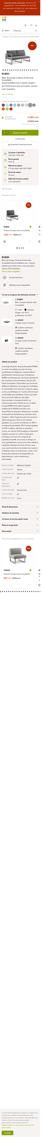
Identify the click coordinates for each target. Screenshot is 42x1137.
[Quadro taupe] (34, 105)
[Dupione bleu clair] (7, 105)
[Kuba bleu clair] (14, 105)
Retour (5, 36)
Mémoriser (21, 139)
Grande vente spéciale (14, 2)
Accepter (7, 1133)
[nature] (4, 242)
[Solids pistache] (7, 108)
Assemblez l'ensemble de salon (21, 144)
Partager (8, 188)
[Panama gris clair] (26, 105)
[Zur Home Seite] (4, 19)
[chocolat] (3, 105)
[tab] (20, 294)
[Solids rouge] (10, 108)
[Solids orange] (3, 108)
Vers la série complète (11, 271)
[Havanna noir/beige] (10, 105)
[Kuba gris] (18, 105)
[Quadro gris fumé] (30, 105)
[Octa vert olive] (22, 105)
